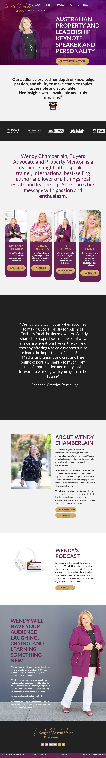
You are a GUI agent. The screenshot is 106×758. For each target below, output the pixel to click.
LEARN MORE (16, 268)
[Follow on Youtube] (55, 744)
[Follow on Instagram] (46, 744)
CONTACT (42, 11)
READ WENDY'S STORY (66, 510)
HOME (30, 5)
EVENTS (71, 5)
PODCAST (61, 5)
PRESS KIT (31, 11)
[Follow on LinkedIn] (51, 744)
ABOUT (38, 5)
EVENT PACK (83, 5)
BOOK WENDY (65, 515)
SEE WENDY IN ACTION (72, 61)
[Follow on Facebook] (42, 744)
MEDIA (49, 5)
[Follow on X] (63, 744)
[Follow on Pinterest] (59, 744)
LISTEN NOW (65, 588)
